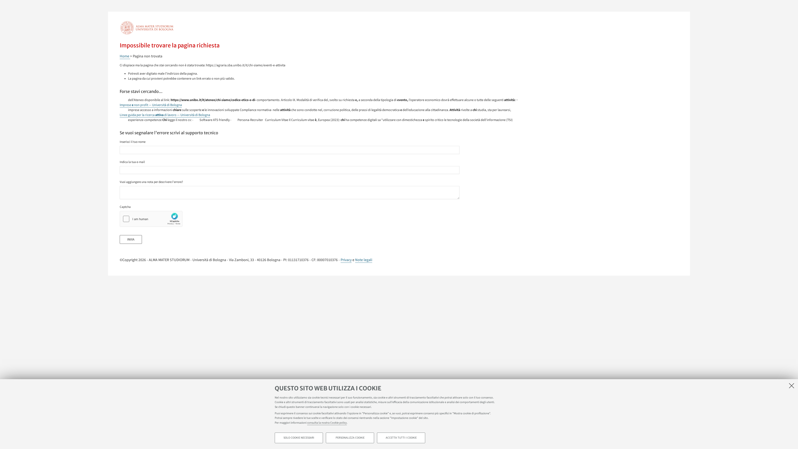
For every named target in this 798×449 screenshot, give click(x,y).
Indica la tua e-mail (132, 162)
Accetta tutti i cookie (401, 438)
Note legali (363, 260)
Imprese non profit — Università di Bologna (151, 105)
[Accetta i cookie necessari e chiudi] (791, 385)
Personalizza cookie (350, 438)
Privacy (346, 260)
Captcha (125, 207)
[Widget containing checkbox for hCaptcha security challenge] (151, 219)
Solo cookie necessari (298, 438)
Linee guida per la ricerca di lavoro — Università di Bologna (165, 115)
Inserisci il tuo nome (132, 142)
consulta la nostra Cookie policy (327, 423)
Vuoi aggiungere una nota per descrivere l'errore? (151, 182)
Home (125, 56)
